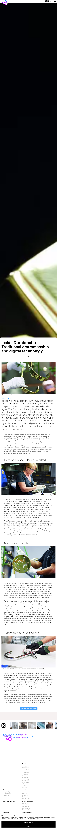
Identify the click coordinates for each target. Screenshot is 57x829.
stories (10, 398)
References (6, 790)
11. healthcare (26, 785)
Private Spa (6, 795)
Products (6, 812)
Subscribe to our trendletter (28, 708)
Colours (24, 793)
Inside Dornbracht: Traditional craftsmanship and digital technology (25, 347)
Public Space (7, 793)
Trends (24, 764)
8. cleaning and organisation (27, 780)
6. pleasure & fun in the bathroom (27, 777)
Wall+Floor (25, 792)
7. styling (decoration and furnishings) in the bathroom (27, 779)
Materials (25, 795)
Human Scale (26, 767)
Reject (28, 826)
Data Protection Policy (33, 818)
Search (51, 1)
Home (5, 764)
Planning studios (27, 801)
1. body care (26, 769)
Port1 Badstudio (27, 808)
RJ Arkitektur (26, 805)
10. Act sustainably (27, 784)
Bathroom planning (9, 801)
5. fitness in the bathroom (27, 776)
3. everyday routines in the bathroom (27, 772)
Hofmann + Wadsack (27, 803)
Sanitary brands (27, 812)
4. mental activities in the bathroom (27, 774)
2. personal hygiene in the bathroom (27, 771)
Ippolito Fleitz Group (27, 810)
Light (24, 797)
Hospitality (6, 792)
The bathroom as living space (27, 766)
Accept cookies (28, 822)
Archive (24, 787)
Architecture (26, 790)
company (3, 398)
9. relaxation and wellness (27, 782)
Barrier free (26, 798)
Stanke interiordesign (27, 806)
